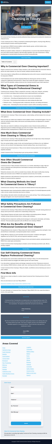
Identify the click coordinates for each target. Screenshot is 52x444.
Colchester (29, 366)
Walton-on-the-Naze (31, 373)
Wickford (4, 367)
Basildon (4, 354)
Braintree (29, 362)
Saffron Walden (30, 368)
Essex (28, 355)
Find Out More (26, 248)
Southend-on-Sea (6, 371)
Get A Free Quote (26, 337)
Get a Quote (25, 27)
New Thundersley (6, 362)
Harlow (28, 358)
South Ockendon (6, 352)
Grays (13, 283)
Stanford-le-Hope (26, 283)
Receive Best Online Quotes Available (26, 155)
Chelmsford (29, 349)
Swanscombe (18, 283)
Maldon (28, 353)
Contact (48, 2)
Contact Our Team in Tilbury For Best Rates (26, 107)
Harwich (29, 375)
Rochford (4, 375)
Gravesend (3, 283)
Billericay (4, 365)
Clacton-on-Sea (30, 371)
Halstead (29, 364)
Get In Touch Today (26, 57)
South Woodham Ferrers (8, 373)
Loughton (29, 347)
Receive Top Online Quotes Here (26, 200)
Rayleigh (4, 369)
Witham (28, 360)
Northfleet (9, 283)
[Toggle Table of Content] (14, 62)
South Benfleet (6, 356)
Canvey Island (5, 358)
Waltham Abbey (30, 351)
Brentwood (5, 360)
